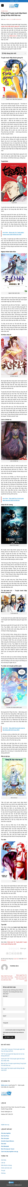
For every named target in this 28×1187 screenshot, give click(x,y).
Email (4, 1016)
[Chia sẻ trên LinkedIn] (20, 953)
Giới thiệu (12, 1)
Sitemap (3, 1173)
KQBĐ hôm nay (5, 1124)
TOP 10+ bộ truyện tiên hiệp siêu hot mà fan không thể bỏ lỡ (12, 1055)
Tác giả (3, 1170)
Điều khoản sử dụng (6, 1165)
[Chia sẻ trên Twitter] (12, 953)
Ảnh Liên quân (5, 1138)
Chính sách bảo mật (6, 1168)
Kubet (2, 1122)
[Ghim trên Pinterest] (18, 953)
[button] (2, 5)
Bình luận (5, 996)
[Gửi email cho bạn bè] (15, 953)
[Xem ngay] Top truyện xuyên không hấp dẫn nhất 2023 (13, 1069)
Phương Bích (18, 19)
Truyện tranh (4, 11)
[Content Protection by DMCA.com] (14, 1182)
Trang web (5, 1023)
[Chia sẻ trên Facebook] (10, 953)
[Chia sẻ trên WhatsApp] (7, 953)
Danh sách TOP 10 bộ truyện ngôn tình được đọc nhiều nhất (13, 1059)
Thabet (3, 1119)
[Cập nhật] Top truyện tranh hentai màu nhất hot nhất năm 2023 (7, 978)
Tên (4, 1009)
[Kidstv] (14, 5)
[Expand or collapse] (25, 53)
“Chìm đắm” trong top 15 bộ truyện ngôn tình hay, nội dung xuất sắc (13, 1050)
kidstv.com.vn (13, 36)
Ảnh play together (6, 1133)
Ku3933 (3, 1117)
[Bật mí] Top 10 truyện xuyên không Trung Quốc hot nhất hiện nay (13, 1064)
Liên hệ (16, 1)
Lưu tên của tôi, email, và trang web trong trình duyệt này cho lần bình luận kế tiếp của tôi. (14, 1032)
